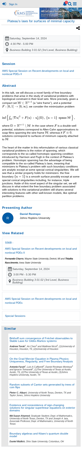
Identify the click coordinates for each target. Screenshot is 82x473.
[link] (65, 4)
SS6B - (41, 247)
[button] (75, 4)
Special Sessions (15, 315)
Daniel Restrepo (30, 213)
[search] (70, 3)
